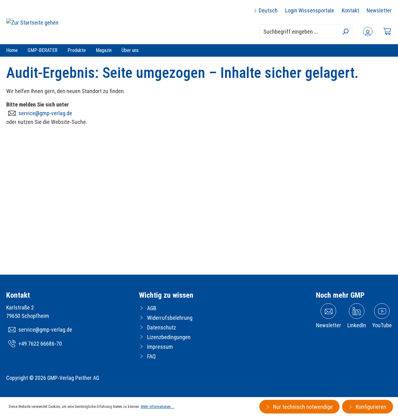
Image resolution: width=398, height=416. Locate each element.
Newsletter (379, 10)
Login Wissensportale (309, 10)
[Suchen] (345, 31)
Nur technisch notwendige (302, 407)
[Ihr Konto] (368, 31)
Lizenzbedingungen (169, 337)
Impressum (160, 346)
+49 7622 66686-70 (40, 343)
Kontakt (350, 10)
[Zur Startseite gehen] (32, 22)
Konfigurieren (370, 407)
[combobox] (306, 31)
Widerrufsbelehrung (169, 317)
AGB (151, 308)
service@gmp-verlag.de (45, 113)
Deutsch (267, 10)
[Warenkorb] (387, 31)
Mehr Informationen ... (157, 406)
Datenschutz (161, 327)
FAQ (151, 356)
